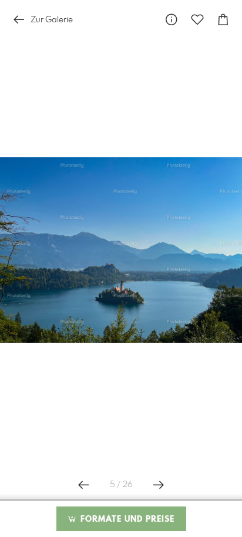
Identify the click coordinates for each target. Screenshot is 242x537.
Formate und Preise (126, 519)
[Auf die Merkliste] (197, 20)
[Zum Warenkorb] (223, 20)
